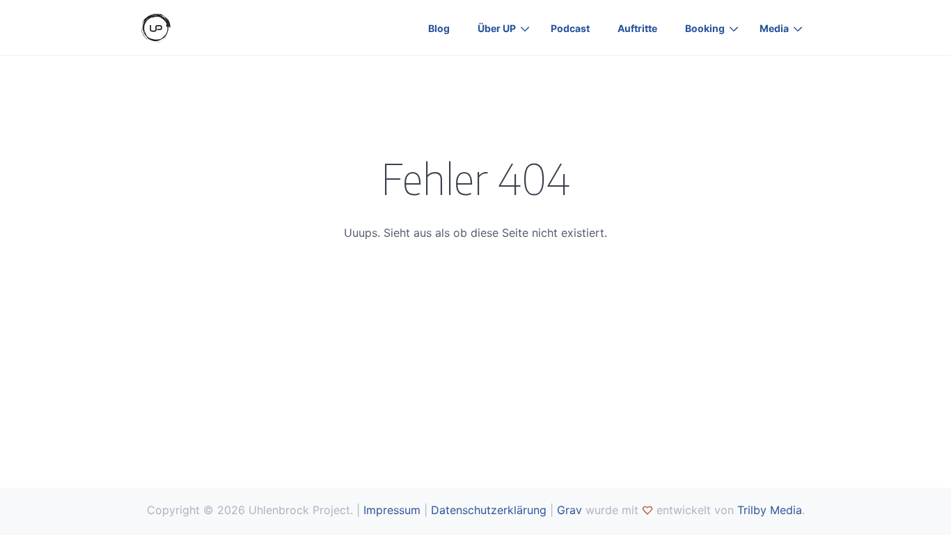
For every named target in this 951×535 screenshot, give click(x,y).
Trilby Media (769, 510)
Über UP (497, 28)
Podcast (570, 28)
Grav (569, 510)
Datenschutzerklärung (489, 510)
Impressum (392, 510)
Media (774, 28)
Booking (705, 28)
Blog (439, 28)
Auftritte (637, 28)
